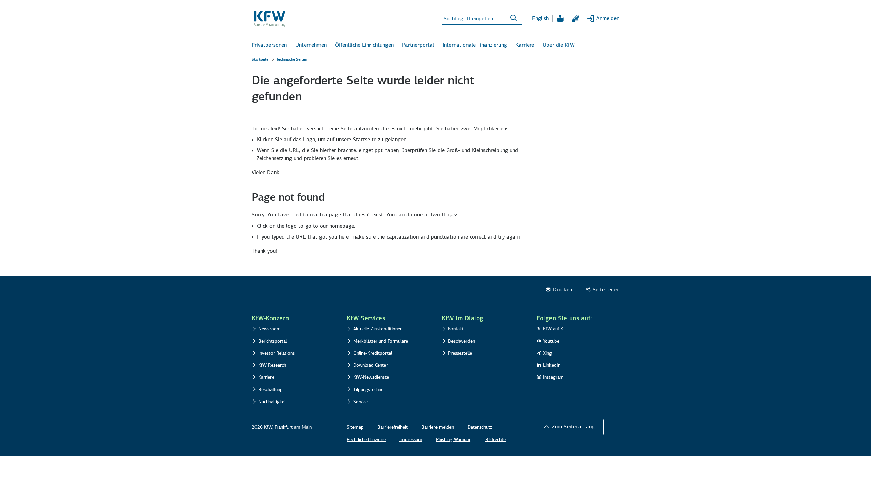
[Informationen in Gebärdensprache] (575, 19)
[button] (570, 427)
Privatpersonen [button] (269, 44)
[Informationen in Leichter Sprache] (560, 19)
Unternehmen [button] (311, 44)
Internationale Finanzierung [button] (475, 44)
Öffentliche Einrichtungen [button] (364, 44)
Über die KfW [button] (559, 44)
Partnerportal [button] (418, 44)
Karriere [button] (524, 44)
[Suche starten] (514, 18)
